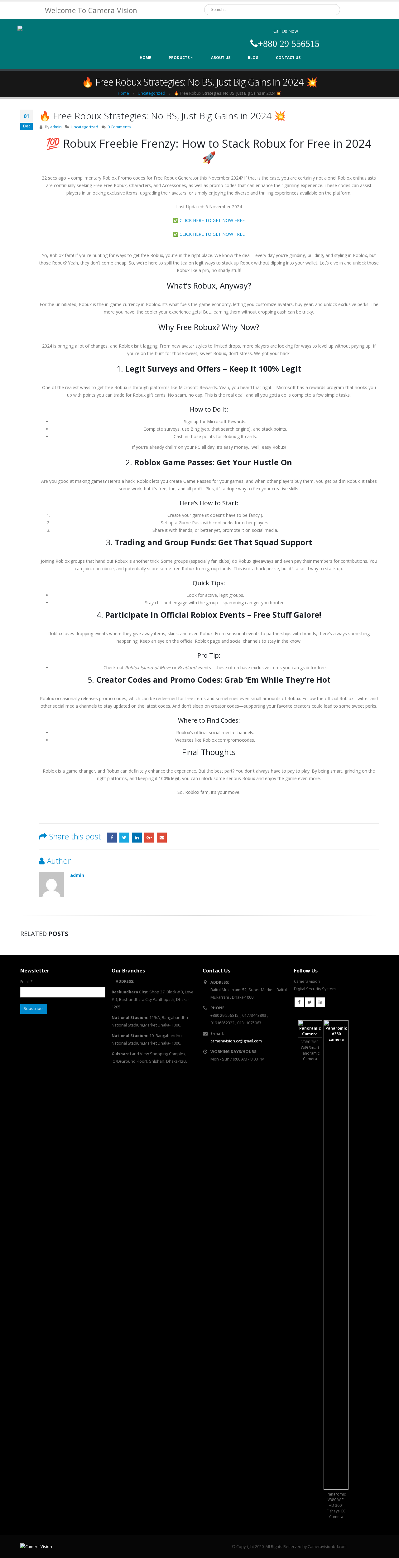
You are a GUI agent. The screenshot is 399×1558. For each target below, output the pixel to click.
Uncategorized (84, 127)
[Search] (334, 9)
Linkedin (320, 1002)
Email (162, 838)
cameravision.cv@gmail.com (236, 1041)
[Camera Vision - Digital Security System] (56, 39)
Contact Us (288, 57)
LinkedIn (137, 838)
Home (145, 57)
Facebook (112, 838)
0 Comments (119, 127)
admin (56, 127)
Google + (149, 838)
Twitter (124, 838)
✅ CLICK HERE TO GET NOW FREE (209, 220)
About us (220, 57)
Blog (253, 57)
